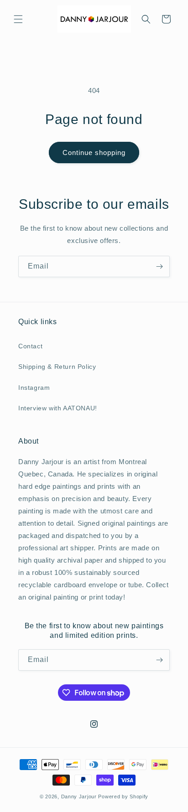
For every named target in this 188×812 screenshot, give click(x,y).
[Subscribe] (159, 266)
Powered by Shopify (123, 796)
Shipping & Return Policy (57, 366)
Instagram (34, 387)
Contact (30, 346)
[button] (18, 19)
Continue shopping (94, 152)
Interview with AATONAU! (57, 408)
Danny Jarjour (79, 796)
